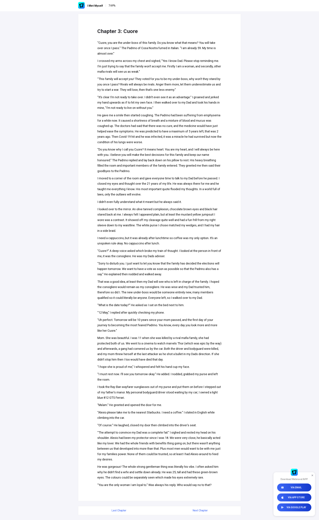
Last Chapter (118, 510)
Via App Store (296, 497)
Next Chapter (200, 510)
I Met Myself (95, 5)
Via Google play (296, 507)
